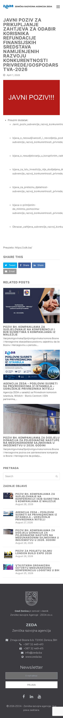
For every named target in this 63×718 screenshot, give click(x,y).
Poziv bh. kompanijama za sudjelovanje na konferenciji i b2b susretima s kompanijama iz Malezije (29, 330)
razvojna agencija (41, 706)
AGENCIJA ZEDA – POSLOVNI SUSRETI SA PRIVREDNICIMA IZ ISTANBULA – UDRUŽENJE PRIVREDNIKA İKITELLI (30, 386)
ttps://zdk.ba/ (24, 247)
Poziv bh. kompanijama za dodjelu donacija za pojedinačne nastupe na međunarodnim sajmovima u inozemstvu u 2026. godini (31, 441)
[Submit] (57, 476)
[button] (58, 6)
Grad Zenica (22, 611)
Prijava (31, 684)
